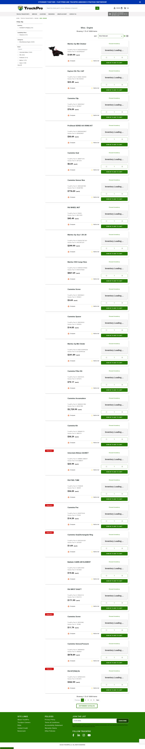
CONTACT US (72, 14)
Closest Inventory (114, 43)
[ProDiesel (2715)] (18, 57)
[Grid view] (127, 36)
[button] (117, 8)
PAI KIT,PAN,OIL (74, 671)
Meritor (21, 60)
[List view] (125, 36)
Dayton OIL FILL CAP (76, 71)
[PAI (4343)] (18, 55)
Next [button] (97, 700)
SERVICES (34, 14)
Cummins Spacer (74, 317)
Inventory (20, 25)
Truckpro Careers (24, 722)
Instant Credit (23, 728)
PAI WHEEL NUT (74, 207)
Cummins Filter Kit (75, 371)
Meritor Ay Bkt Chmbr (76, 344)
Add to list (96, 60)
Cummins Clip (73, 98)
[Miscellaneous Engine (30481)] (18, 42)
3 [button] (88, 700)
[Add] (122, 57)
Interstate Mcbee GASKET (78, 453)
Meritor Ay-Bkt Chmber (77, 44)
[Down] (121, 36)
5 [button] (93, 700)
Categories (20, 39)
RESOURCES (51, 14)
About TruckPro (23, 719)
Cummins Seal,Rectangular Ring (80, 535)
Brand (19, 46)
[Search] (97, 8)
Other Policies (50, 731)
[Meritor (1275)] (18, 60)
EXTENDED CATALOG (87, 706)
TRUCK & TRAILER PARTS (22, 14)
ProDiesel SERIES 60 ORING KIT (80, 126)
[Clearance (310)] (18, 34)
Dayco (21, 63)
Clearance (22, 34)
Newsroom (22, 731)
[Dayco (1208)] (18, 63)
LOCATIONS (43, 14)
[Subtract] (106, 57)
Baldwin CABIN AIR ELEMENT (79, 562)
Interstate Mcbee (24, 52)
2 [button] (85, 700)
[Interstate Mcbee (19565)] (18, 52)
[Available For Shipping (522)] (18, 27)
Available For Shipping (25, 27)
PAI (20, 55)
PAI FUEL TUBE (73, 480)
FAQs (19, 725)
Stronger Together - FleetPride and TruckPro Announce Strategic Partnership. (72, 2)
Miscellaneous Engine (25, 42)
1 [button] (82, 700)
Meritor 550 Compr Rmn (77, 262)
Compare (72, 60)
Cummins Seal (73, 153)
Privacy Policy (50, 719)
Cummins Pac (73, 507)
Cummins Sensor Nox (76, 180)
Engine (36, 18)
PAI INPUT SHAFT (75, 589)
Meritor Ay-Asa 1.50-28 (77, 235)
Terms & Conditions (52, 722)
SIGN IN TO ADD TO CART (114, 62)
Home (17, 18)
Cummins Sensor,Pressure (78, 644)
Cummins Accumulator (77, 398)
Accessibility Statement (54, 725)
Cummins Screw (74, 289)
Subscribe (123, 721)
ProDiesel (22, 57)
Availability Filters (22, 32)
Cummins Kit (73, 426)
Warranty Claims (51, 728)
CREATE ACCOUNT (62, 14)
